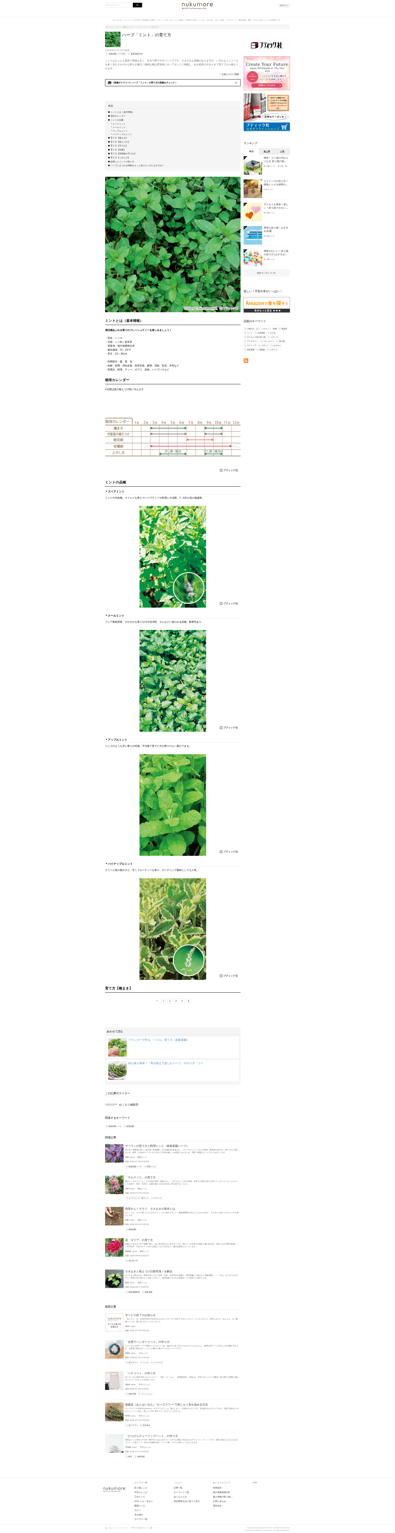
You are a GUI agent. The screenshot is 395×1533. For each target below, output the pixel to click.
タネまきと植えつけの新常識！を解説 (148, 1271)
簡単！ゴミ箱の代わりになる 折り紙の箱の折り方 (276, 159)
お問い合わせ (219, 1501)
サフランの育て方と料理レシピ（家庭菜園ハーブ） (157, 1145)
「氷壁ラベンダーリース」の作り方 (147, 1341)
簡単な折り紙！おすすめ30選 (276, 229)
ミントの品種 (116, 120)
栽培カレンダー (118, 116)
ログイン (284, 5)
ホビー (137, 1510)
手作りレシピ (144, 1384)
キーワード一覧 (181, 1492)
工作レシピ (143, 1353)
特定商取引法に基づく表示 (187, 1501)
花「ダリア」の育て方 (139, 1240)
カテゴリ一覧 (140, 1519)
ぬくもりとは (180, 1496)
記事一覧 (178, 1487)
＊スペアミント (118, 124)
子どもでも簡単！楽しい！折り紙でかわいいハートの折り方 (276, 206)
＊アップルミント (119, 130)
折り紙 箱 (282, 166)
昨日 (251, 151)
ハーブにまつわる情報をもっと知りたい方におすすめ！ (137, 165)
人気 (282, 151)
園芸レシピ (142, 1157)
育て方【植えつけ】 (120, 141)
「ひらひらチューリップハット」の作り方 (151, 1435)
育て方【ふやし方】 (120, 157)
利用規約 (217, 1487)
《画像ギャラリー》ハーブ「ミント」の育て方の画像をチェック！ (173, 83)
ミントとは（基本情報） (122, 112)
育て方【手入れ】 (119, 145)
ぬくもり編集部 (128, 1104)
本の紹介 (138, 1514)
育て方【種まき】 (119, 137)
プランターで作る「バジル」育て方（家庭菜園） (158, 1039)
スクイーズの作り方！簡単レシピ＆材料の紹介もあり (276, 182)
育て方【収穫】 (118, 149)
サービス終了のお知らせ (140, 1315)
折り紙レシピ (269, 166)
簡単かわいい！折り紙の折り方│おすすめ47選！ (276, 252)
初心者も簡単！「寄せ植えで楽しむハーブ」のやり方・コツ (165, 1063)
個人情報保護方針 (221, 1492)
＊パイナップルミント (121, 134)
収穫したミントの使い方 (122, 161)
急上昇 (267, 151)
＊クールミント (118, 127)
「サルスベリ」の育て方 (140, 1177)
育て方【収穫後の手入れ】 (123, 153)
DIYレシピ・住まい (143, 1501)
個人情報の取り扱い (222, 1496)
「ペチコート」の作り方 (140, 1373)
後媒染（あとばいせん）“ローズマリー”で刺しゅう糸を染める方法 (166, 1404)
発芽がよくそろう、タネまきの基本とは (150, 1208)
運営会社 (217, 1505)
